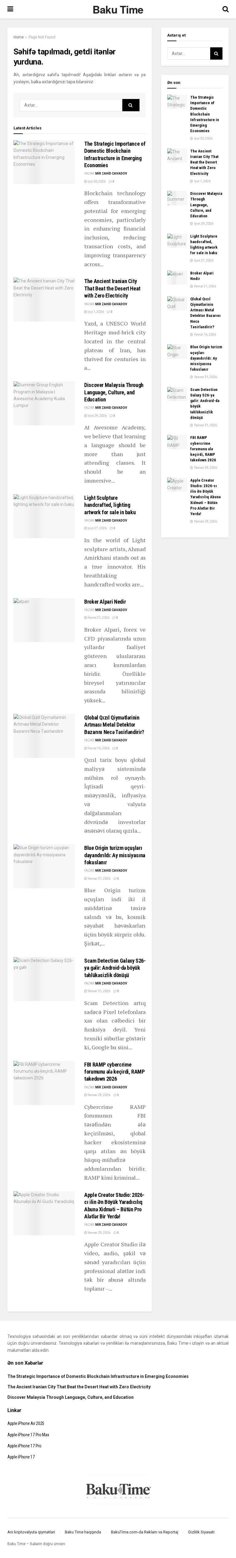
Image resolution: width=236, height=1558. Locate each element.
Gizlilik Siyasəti (201, 1532)
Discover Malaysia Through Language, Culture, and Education (114, 392)
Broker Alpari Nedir (105, 601)
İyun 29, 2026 (97, 415)
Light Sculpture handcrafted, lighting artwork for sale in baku (110, 505)
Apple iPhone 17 (21, 1456)
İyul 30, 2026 (96, 181)
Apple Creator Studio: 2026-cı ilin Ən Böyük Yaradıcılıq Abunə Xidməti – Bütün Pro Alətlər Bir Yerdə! (205, 497)
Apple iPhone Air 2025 (25, 1423)
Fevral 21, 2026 (98, 617)
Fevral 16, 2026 (98, 748)
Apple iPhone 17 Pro (24, 1445)
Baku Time (118, 9)
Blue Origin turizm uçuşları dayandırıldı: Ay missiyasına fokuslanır (114, 855)
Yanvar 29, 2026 (98, 1095)
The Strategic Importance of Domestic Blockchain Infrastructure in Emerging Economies (204, 114)
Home (19, 37)
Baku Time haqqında (83, 1532)
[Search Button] (131, 105)
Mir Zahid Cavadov (111, 173)
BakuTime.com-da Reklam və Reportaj (144, 1532)
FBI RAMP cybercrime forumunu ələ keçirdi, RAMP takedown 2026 (114, 1071)
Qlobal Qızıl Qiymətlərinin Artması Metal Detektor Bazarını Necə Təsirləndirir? (114, 724)
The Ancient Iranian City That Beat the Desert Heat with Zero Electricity (112, 288)
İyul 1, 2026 (95, 312)
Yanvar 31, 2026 (98, 878)
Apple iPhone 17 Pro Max (28, 1434)
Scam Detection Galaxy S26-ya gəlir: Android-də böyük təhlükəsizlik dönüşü (115, 967)
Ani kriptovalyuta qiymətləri (31, 1532)
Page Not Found (42, 37)
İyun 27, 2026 (97, 528)
